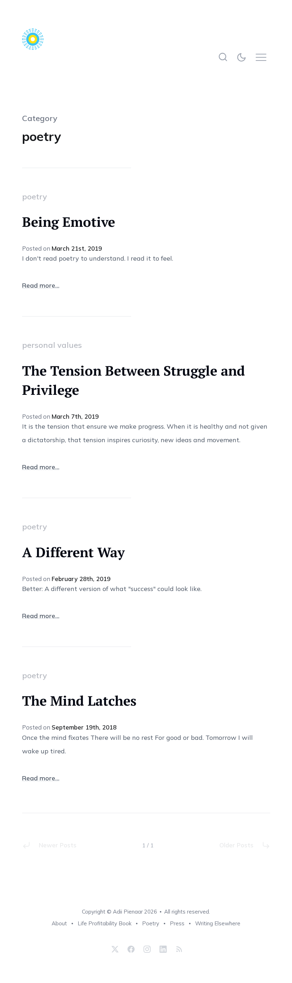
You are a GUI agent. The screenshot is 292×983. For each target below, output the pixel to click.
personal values (52, 345)
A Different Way (73, 552)
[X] (115, 949)
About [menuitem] (59, 923)
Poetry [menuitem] (150, 923)
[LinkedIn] (163, 949)
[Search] (223, 57)
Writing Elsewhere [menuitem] (217, 923)
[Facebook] (131, 949)
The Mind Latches (79, 701)
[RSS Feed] (178, 949)
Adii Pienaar (128, 911)
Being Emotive (68, 222)
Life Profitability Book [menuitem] (104, 923)
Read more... (40, 285)
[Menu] (263, 57)
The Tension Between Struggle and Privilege (133, 380)
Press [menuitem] (177, 923)
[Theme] (243, 57)
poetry (34, 197)
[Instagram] (147, 949)
